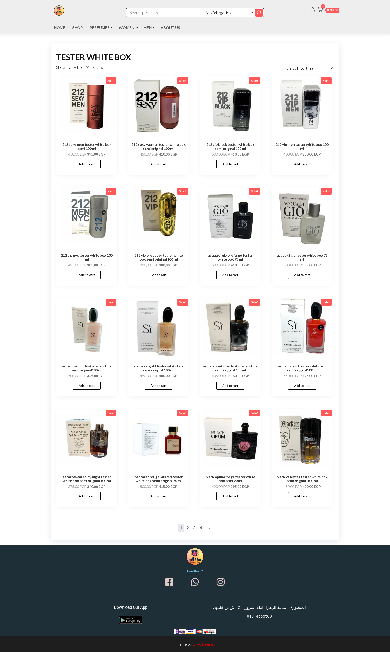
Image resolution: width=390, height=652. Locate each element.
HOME (59, 27)
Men (147, 27)
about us (170, 27)
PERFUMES (100, 27)
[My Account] (313, 10)
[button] (328, 10)
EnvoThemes (204, 644)
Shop (77, 27)
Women (126, 27)
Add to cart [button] (87, 164)
